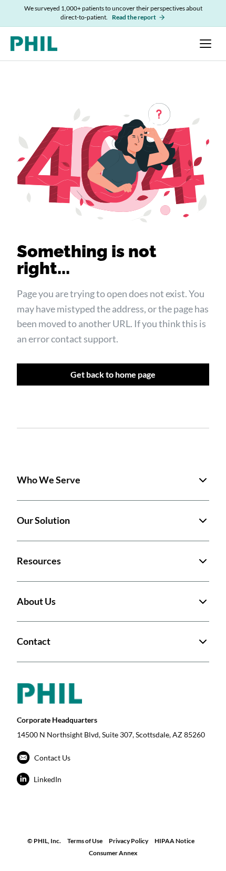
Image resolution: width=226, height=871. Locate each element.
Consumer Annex (113, 853)
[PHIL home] (34, 43)
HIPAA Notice (174, 841)
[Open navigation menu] (205, 43)
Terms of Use (84, 841)
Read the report (134, 17)
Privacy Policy (128, 841)
